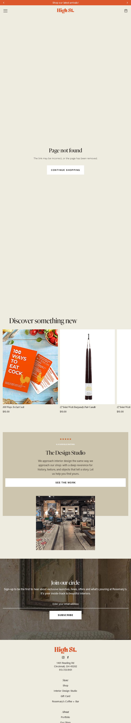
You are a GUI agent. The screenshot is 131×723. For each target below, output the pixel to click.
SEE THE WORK (65, 482)
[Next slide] (124, 371)
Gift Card (65, 696)
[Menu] (5, 10)
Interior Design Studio (65, 690)
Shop (65, 685)
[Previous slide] (6, 371)
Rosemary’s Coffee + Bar (65, 701)
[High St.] (65, 11)
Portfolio (65, 717)
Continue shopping (65, 170)
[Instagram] (63, 657)
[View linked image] (65, 523)
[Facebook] (68, 657)
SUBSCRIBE (65, 615)
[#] (65, 474)
